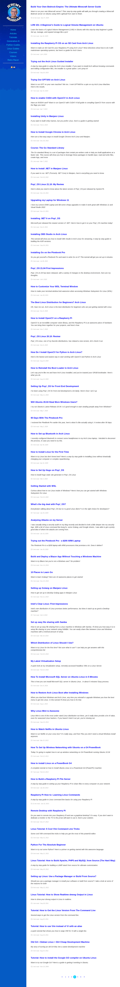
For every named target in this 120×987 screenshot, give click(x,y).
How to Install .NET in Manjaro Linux (49, 168)
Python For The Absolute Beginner (48, 845)
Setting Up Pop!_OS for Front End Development (55, 386)
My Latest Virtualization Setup (46, 661)
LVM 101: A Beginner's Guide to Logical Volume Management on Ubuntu (67, 25)
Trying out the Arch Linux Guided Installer (52, 61)
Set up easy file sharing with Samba (49, 622)
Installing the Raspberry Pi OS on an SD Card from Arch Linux (62, 43)
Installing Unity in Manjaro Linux (47, 116)
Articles (13, 33)
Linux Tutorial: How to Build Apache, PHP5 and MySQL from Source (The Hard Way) (73, 860)
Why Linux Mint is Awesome (45, 711)
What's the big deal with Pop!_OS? (48, 504)
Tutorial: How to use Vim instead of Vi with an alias (56, 926)
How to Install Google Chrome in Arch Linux (53, 132)
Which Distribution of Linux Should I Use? (52, 643)
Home (13, 30)
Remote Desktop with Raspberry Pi (48, 810)
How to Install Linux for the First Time (50, 452)
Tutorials (13, 37)
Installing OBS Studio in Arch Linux (49, 234)
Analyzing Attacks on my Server (47, 520)
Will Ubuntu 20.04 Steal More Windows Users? (54, 402)
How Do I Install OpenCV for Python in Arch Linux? (56, 352)
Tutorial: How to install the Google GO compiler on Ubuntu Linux (63, 958)
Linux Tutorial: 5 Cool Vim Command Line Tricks (55, 829)
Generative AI (13, 41)
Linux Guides (13, 48)
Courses (13, 52)
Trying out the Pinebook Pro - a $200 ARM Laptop (55, 541)
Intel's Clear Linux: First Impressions (49, 604)
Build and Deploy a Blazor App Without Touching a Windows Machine (66, 556)
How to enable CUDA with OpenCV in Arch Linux (55, 98)
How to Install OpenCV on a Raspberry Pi (51, 318)
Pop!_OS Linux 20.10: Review (45, 336)
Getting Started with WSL (43, 486)
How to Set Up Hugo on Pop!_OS (47, 470)
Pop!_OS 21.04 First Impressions (47, 268)
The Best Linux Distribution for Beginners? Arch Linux (58, 302)
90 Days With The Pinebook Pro (47, 418)
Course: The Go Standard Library (47, 148)
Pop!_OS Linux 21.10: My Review (47, 184)
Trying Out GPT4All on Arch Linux (48, 80)
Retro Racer (13, 60)
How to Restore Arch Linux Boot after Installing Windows (59, 692)
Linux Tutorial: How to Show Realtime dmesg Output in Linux (62, 894)
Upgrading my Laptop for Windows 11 (50, 200)
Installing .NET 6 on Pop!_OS (45, 218)
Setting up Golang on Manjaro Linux (49, 588)
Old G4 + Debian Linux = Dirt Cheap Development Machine (60, 942)
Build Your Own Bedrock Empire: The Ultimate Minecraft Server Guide (66, 7)
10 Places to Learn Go (42, 572)
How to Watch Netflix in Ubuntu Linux (50, 729)
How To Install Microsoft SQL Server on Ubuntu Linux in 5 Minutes (64, 677)
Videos (13, 56)
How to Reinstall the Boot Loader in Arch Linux (54, 368)
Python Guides (13, 45)
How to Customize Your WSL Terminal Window (54, 286)
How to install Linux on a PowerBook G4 (51, 763)
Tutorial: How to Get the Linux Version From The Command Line (63, 910)
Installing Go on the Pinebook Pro (48, 252)
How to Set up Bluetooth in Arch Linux (50, 433)
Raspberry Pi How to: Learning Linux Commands (55, 795)
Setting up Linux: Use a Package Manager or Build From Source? (63, 876)
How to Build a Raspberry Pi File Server (50, 779)
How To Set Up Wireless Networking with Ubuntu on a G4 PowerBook (66, 747)
